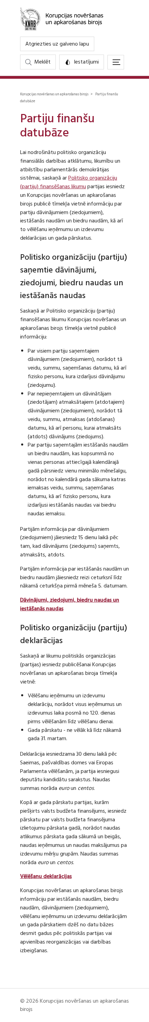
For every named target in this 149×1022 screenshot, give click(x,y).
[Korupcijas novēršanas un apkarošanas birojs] (74, 18)
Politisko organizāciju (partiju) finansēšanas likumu (68, 182)
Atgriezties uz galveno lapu (57, 43)
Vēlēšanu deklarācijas (46, 876)
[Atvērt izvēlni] (115, 62)
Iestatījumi (86, 61)
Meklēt (42, 61)
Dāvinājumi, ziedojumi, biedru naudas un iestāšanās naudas (69, 604)
